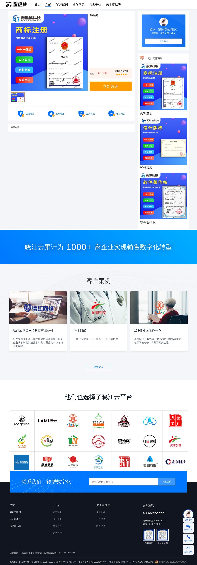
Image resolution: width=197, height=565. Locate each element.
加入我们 (100, 519)
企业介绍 (100, 512)
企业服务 (57, 519)
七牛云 (31, 553)
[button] (48, 4)
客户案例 (15, 512)
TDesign (71, 553)
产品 (48, 4)
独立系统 (57, 533)
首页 (13, 505)
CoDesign (62, 553)
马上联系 (166, 481)
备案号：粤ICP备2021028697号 (92, 562)
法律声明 (25, 562)
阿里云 (24, 553)
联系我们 (100, 526)
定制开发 (57, 526)
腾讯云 (39, 553)
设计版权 (146, 167)
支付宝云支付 (50, 553)
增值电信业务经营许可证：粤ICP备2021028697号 (131, 562)
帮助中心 (15, 526)
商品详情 (15, 127)
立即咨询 (163, 41)
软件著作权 (148, 222)
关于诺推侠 (113, 4)
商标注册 (146, 113)
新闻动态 (15, 519)
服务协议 (14, 562)
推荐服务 (57, 512)
